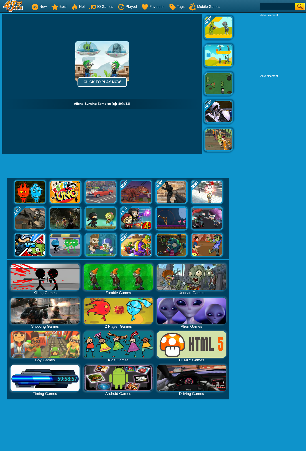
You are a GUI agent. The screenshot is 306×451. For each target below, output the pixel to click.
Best (63, 7)
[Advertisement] (269, 45)
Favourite (156, 7)
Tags (181, 7)
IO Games (105, 7)
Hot (82, 7)
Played (131, 7)
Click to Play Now (102, 82)
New (43, 7)
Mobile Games (208, 7)
